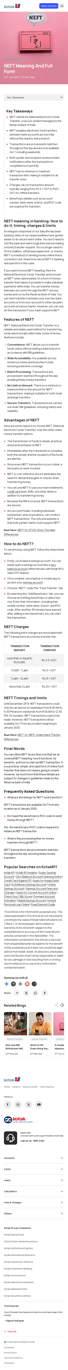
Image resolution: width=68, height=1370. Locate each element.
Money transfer (30, 1086)
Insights (16, 1086)
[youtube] (39, 1105)
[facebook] (8, 1105)
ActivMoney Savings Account (29, 884)
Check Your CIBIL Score (18, 896)
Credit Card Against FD (17, 880)
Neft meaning (47, 1086)
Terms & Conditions (13, 1357)
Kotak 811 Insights (26, 872)
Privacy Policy (10, 1352)
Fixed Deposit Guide (43, 904)
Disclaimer (9, 1347)
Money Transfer (13, 59)
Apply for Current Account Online (36, 892)
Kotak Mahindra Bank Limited (21, 1341)
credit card (13, 491)
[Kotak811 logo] (12, 6)
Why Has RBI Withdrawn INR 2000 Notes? (14, 1046)
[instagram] (18, 1105)
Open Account (49, 5)
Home (7, 1086)
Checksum (9, 1363)
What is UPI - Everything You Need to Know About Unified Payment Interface (39, 1046)
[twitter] (28, 1105)
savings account (33, 582)
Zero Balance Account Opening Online (39, 876)
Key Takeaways (15, 97)
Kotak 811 (9, 872)
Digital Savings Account (32, 900)
